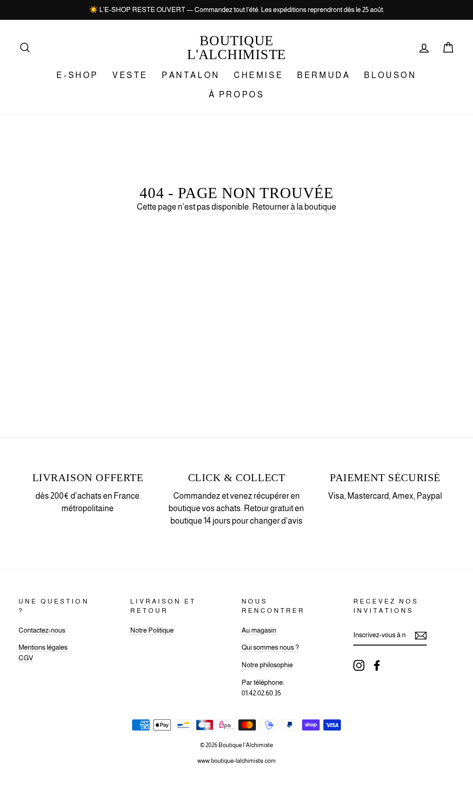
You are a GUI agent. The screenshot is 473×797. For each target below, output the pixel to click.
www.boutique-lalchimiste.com (236, 761)
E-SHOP (77, 75)
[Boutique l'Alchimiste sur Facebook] (376, 664)
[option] (236, 10)
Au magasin (259, 630)
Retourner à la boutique (294, 206)
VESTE (130, 75)
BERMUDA (323, 75)
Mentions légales (42, 647)
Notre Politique (152, 630)
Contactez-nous (41, 630)
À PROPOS (237, 94)
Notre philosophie (267, 665)
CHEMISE (258, 75)
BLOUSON (390, 75)
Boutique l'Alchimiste (236, 47)
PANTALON (191, 75)
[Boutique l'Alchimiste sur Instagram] (358, 664)
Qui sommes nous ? (270, 647)
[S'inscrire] (421, 635)
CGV (25, 658)
